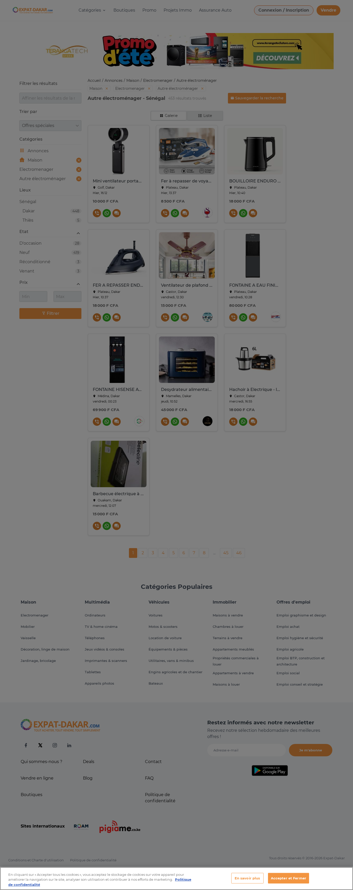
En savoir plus (247, 878)
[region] (176, 878)
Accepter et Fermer (288, 878)
